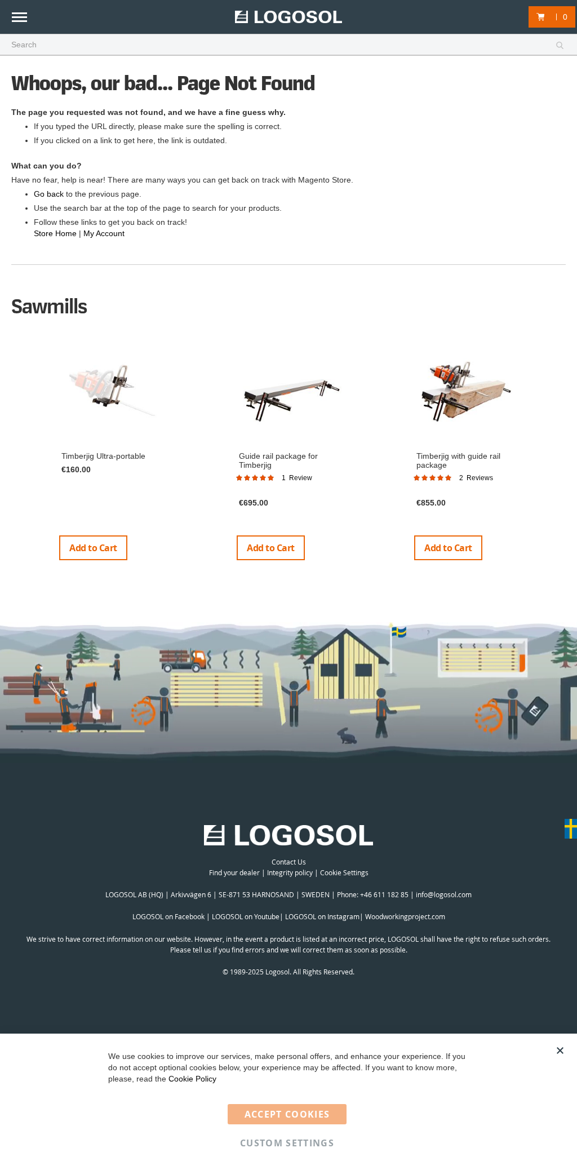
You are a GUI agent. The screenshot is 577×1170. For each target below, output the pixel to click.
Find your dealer (234, 872)
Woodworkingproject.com (405, 916)
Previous (17, 453)
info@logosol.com (444, 894)
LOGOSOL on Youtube (245, 916)
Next (561, 453)
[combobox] (288, 45)
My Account (104, 233)
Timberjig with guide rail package (458, 460)
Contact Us (289, 861)
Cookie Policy (192, 1078)
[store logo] (288, 17)
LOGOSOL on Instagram (322, 916)
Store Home (55, 233)
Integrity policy (290, 872)
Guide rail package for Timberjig (278, 460)
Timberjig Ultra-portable (103, 455)
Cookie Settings (344, 872)
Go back (49, 193)
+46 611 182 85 (384, 894)
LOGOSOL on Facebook (168, 916)
